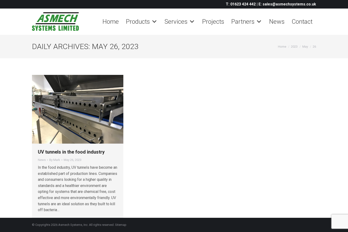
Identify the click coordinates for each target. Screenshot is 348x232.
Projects (213, 21)
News (277, 21)
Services (176, 21)
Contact (302, 21)
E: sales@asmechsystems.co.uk (287, 4)
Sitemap (120, 225)
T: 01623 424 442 (241, 4)
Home (111, 21)
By (54, 160)
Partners (242, 21)
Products (138, 21)
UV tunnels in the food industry (72, 152)
